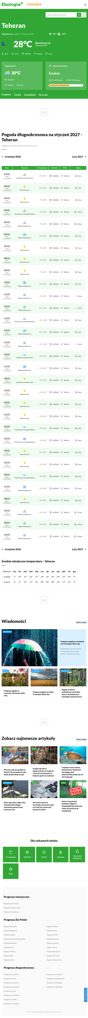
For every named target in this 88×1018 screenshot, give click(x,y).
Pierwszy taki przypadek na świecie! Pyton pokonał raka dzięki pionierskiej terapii (15, 772)
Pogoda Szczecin (53, 943)
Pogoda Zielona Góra (54, 960)
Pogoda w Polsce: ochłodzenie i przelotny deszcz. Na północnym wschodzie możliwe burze (72, 693)
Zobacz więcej (81, 622)
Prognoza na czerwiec (12, 995)
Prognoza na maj (10, 991)
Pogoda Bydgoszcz (10, 931)
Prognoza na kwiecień (12, 987)
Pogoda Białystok (10, 926)
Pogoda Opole (52, 931)
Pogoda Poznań (52, 935)
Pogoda (34, 4)
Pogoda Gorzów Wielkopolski (14, 939)
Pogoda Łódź (8, 956)
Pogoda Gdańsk (9, 935)
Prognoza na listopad (54, 983)
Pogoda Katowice (10, 943)
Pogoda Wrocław (53, 956)
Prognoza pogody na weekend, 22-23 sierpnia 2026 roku (72, 642)
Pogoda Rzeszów (53, 939)
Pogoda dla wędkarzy (11, 912)
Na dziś (17, 94)
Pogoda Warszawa (53, 951)
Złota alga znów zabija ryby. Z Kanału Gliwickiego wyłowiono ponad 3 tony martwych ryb (15, 806)
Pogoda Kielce (9, 947)
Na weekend (30, 94)
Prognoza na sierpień (11, 1003)
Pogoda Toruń (52, 947)
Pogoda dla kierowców (12, 908)
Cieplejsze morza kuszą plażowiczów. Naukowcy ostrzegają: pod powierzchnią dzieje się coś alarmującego (72, 772)
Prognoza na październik (55, 978)
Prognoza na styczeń (11, 974)
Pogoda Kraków (9, 951)
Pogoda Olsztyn (52, 926)
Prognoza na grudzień (55, 987)
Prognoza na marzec (11, 983)
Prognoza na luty (10, 978)
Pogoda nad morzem (11, 903)
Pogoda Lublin (9, 960)
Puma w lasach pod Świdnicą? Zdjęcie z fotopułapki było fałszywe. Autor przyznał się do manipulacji (72, 806)
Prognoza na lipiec (10, 999)
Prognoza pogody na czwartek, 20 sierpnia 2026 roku (14, 693)
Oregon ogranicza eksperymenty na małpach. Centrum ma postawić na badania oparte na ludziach (43, 772)
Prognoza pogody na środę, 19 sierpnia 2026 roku (43, 693)
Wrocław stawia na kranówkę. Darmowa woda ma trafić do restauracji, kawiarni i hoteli (43, 806)
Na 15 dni (43, 94)
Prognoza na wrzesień (55, 974)
